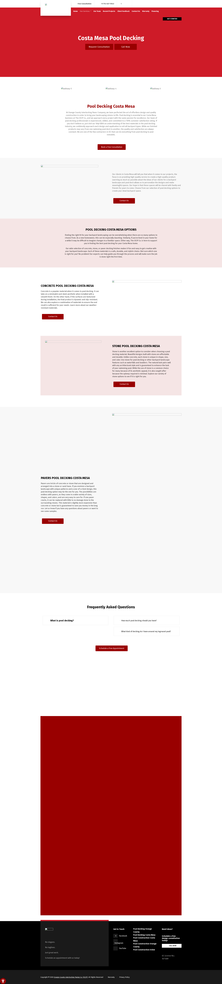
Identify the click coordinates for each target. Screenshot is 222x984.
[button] (99, 47)
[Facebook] (121, 4)
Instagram (118, 943)
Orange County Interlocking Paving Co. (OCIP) (71, 977)
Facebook (123, 936)
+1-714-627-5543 (107, 4)
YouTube (122, 948)
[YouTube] (127, 4)
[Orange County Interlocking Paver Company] (55, 8)
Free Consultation (84, 4)
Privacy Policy (124, 977)
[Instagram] (124, 4)
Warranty (111, 977)
